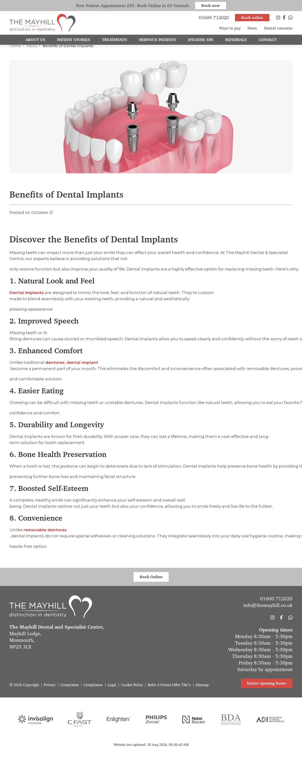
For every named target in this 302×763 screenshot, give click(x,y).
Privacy (50, 684)
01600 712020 (276, 598)
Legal (112, 684)
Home (15, 46)
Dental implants (26, 292)
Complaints (69, 684)
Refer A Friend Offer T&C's (169, 684)
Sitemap (202, 684)
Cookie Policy (132, 684)
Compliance (93, 684)
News (32, 46)
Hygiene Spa (200, 39)
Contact (268, 39)
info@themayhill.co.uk (268, 605)
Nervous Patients (157, 39)
